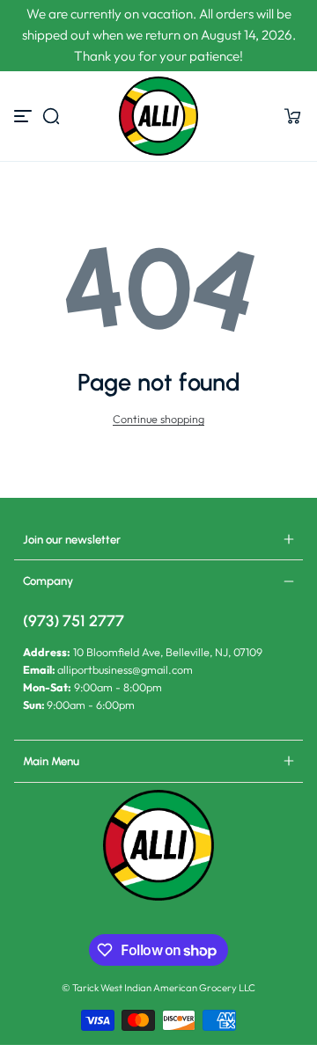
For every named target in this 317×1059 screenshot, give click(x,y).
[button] (51, 116)
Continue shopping (158, 419)
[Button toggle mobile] (24, 116)
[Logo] (158, 116)
